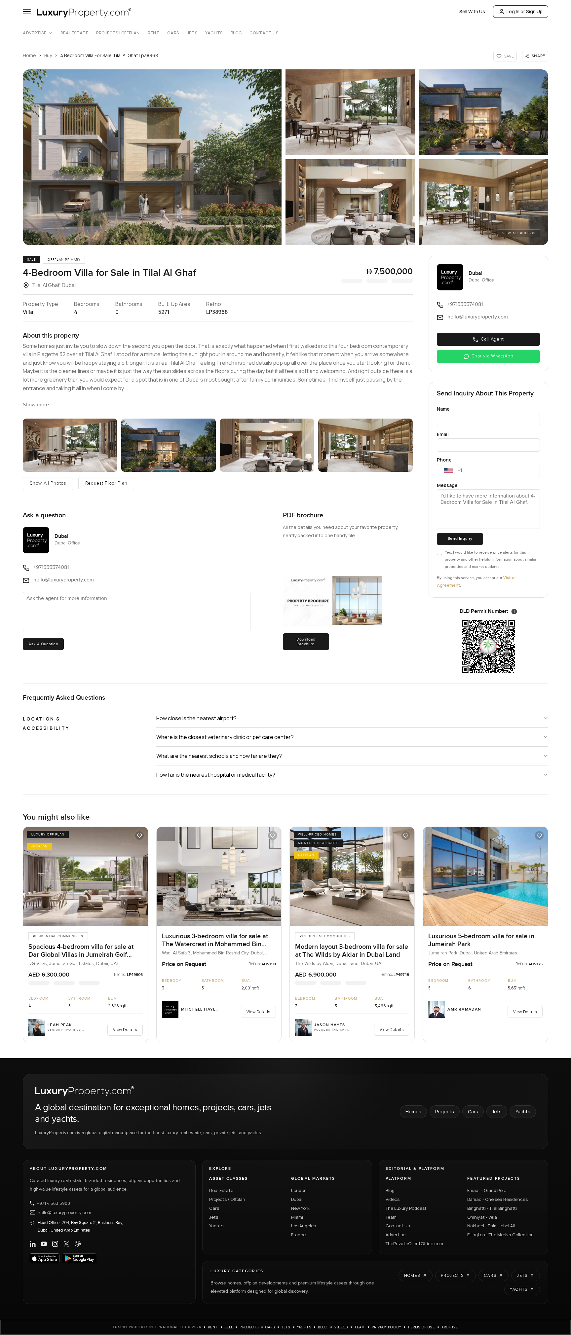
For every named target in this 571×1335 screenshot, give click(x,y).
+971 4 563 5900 (53, 1203)
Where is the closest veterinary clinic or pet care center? (225, 737)
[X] (66, 1244)
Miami (297, 1217)
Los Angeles (303, 1226)
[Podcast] (78, 1244)
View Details (125, 1029)
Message (447, 485)
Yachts (214, 33)
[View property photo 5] (483, 202)
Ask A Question (43, 644)
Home (29, 55)
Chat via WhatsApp (493, 356)
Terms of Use (421, 1327)
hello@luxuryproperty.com (64, 1212)
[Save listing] (139, 835)
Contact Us (263, 33)
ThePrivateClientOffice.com (414, 1243)
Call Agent (492, 339)
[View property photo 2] (350, 112)
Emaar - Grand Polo (486, 1190)
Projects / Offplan (227, 1199)
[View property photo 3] (483, 112)
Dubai (296, 1199)
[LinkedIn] (33, 1244)
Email (443, 434)
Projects (444, 1111)
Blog (236, 33)
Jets (192, 33)
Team (391, 1217)
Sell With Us (472, 11)
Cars (173, 33)
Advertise (34, 33)
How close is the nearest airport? (196, 718)
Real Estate (74, 33)
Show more (36, 405)
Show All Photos (48, 483)
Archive (449, 1327)
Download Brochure (306, 641)
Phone (444, 460)
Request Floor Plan (106, 483)
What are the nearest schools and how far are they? (219, 756)
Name (443, 409)
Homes (413, 1111)
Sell (229, 1327)
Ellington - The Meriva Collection (500, 1235)
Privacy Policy (386, 1327)
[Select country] (448, 470)
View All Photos (519, 233)
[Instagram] (55, 1244)
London (299, 1190)
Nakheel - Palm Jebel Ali (491, 1226)
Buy (48, 55)
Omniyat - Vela (482, 1217)
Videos (393, 1199)
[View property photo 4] (350, 202)
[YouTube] (44, 1244)
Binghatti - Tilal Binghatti (492, 1208)
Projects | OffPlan (118, 33)
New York (300, 1208)
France (298, 1235)
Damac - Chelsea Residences (497, 1199)
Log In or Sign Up (525, 11)
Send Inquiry (460, 538)
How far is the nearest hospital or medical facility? (215, 774)
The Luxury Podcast (406, 1208)
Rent (153, 33)
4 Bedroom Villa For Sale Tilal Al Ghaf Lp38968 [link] (109, 55)
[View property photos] (152, 157)
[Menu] (26, 11)
